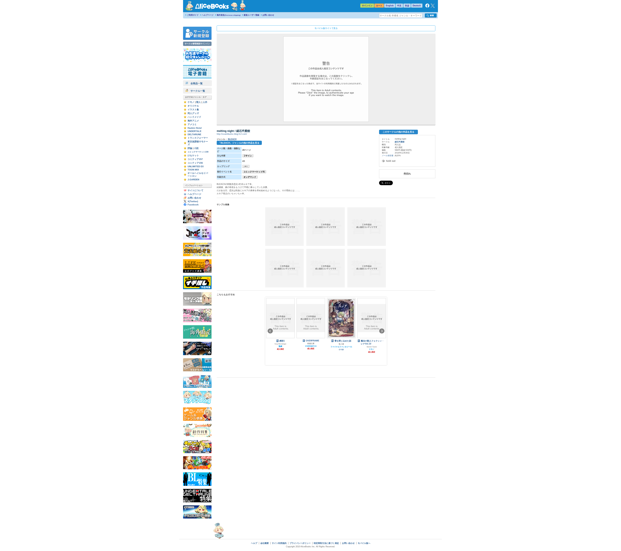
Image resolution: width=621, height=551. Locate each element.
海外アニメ (193, 121)
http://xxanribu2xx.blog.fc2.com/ (232, 134)
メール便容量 (387, 155)
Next (381, 331)
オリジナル (193, 106)
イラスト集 (193, 109)
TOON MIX (193, 170)
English (390, 5)
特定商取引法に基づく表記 (326, 543)
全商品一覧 (195, 83)
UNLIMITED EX (196, 166)
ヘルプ (254, 543)
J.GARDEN (193, 179)
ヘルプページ (207, 15)
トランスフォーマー (198, 138)
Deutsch (417, 5)
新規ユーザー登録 (251, 15)
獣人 (198, 102)
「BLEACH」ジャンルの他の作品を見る (238, 143)
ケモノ (191, 102)
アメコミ (192, 124)
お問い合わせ (268, 15)
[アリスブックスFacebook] (427, 7)
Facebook (193, 204)
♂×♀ (246, 166)
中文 (399, 5)
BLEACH (232, 139)
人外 (205, 102)
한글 (407, 5)
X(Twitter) (193, 201)
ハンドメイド (194, 117)
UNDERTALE (194, 131)
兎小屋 (311, 344)
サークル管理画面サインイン (197, 44)
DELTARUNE (194, 134)
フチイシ (248, 155)
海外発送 (228, 15)
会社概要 (264, 543)
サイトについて (195, 190)
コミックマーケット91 (254, 171)
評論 (190, 148)
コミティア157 (195, 159)
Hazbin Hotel (195, 128)
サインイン (367, 5)
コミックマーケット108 (198, 152)
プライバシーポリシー (300, 543)
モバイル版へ (364, 543)
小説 (196, 148)
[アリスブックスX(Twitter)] (433, 7)
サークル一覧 (196, 90)
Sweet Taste (341, 347)
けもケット (193, 155)
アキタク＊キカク (372, 344)
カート (379, 5)
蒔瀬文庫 (280, 343)
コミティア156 (195, 163)
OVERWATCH (280, 346)
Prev (270, 331)
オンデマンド (250, 177)
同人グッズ (193, 113)
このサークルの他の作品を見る (398, 132)
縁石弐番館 (399, 142)
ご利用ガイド (193, 15)
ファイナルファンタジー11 (311, 347)
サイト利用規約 (279, 543)
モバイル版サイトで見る (326, 28)
